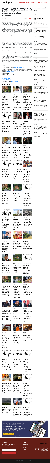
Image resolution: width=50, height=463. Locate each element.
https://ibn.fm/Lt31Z (17, 37)
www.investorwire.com (6, 78)
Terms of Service (25, 444)
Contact (25, 449)
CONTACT (33, 2)
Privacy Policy (25, 446)
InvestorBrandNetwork (15, 81)
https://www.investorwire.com (19, 67)
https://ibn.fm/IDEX (16, 48)
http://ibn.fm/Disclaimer (10, 71)
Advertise (25, 447)
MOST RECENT (22, 2)
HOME (17, 2)
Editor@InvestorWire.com (6, 79)
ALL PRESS (28, 2)
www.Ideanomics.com (7, 45)
